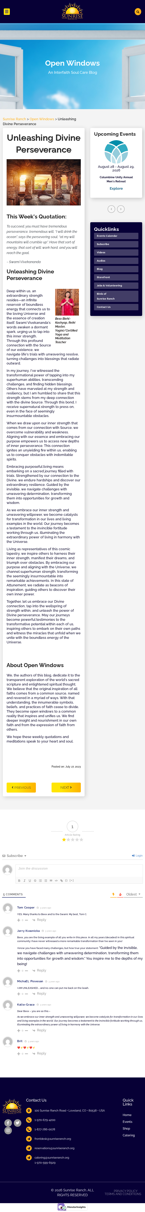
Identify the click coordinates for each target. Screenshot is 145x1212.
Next (65, 787)
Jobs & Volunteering (109, 285)
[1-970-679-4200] (29, 1120)
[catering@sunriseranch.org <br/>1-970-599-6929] (29, 1157)
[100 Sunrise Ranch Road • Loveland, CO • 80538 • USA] (29, 1110)
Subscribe (103, 244)
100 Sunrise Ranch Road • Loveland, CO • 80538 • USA (70, 1110)
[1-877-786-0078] (29, 1129)
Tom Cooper (26, 907)
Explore (116, 188)
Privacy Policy (125, 1191)
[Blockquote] (51, 880)
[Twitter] (17, 1123)
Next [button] (121, 209)
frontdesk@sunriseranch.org (53, 1138)
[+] (72, 880)
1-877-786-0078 (45, 1129)
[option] (116, 165)
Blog (100, 269)
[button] (7, 11)
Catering (129, 1135)
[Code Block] (56, 880)
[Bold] (19, 880)
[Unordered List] (45, 880)
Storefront (103, 277)
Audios (101, 260)
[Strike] (35, 880)
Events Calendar (107, 235)
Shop (126, 1128)
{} (66, 880)
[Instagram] (8, 1130)
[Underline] (29, 880)
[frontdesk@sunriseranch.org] (29, 1139)
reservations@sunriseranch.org (54, 1148)
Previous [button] (111, 209)
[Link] (61, 880)
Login (139, 855)
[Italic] (24, 880)
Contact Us (104, 307)
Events (127, 1122)
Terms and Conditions (123, 1194)
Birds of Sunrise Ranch (106, 296)
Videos (101, 252)
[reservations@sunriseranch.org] (29, 1148)
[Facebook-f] (8, 1123)
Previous (22, 787)
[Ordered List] (40, 880)
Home (127, 1115)
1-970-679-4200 (45, 1120)
